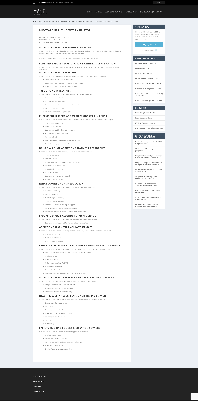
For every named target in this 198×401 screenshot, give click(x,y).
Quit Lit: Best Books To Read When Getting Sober (147, 191)
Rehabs (98, 12)
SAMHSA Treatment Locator (145, 123)
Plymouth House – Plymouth (145, 63)
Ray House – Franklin (142, 68)
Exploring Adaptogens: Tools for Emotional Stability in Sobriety (146, 205)
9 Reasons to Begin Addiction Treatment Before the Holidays (146, 184)
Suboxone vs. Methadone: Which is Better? (60, 3)
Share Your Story (39, 381)
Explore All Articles (39, 376)
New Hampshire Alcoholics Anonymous (149, 128)
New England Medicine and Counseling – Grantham (149, 95)
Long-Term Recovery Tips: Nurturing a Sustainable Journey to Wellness (148, 157)
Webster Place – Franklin (144, 73)
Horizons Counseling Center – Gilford (148, 89)
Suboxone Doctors (114, 12)
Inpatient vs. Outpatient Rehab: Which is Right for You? (148, 143)
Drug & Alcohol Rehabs (46, 21)
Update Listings (38, 392)
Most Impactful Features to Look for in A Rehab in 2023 (149, 171)
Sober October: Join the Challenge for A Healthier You (148, 198)
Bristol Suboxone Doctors (144, 118)
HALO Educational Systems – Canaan (148, 83)
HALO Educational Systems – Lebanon (148, 101)
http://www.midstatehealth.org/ (57, 42)
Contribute (37, 386)
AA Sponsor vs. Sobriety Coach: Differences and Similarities (146, 177)
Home (89, 12)
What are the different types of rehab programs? (148, 150)
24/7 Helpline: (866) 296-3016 (151, 12)
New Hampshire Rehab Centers (67, 21)
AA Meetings (131, 12)
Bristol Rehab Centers (86, 21)
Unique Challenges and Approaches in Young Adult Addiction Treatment (148, 164)
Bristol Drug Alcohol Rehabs (145, 113)
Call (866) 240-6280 (149, 45)
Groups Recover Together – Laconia (147, 78)
